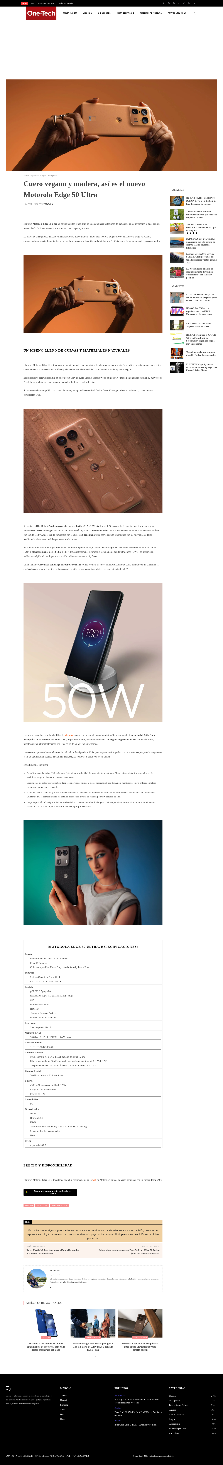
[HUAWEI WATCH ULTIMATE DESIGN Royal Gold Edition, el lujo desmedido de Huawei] (177, 201)
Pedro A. (49, 204)
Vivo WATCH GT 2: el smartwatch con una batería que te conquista (201, 227)
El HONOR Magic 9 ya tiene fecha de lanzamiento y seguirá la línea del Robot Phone (201, 367)
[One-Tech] (30, 1388)
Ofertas (46, 1337)
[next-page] (95, 1357)
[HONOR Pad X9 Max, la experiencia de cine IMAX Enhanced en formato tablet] (177, 311)
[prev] (117, 3)
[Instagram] (169, 3)
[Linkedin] (51, 1286)
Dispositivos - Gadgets (38, 176)
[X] (184, 3)
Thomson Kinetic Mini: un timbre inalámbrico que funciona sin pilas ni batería (201, 215)
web (94, 1180)
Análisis (118, 1408)
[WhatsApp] (189, 3)
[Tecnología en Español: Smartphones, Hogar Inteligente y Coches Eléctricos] (41, 13)
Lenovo (29, 1205)
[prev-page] (90, 1357)
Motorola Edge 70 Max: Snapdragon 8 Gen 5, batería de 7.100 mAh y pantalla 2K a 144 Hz (93, 1346)
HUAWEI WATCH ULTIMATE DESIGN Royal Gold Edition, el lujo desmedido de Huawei (201, 201)
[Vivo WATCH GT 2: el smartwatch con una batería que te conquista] (177, 228)
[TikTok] (179, 3)
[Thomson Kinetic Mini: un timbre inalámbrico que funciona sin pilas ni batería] (177, 214)
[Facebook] (164, 3)
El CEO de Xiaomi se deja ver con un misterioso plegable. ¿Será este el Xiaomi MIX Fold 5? (201, 298)
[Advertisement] (111, 50)
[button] (194, 13)
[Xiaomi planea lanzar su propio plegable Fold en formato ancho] (177, 353)
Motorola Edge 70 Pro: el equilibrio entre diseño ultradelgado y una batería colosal (140, 1346)
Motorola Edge (59, 1205)
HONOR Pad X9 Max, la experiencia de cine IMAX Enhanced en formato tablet (199, 311)
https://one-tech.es (56, 1275)
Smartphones (52, 176)
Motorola (69, 735)
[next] (121, 3)
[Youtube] (194, 3)
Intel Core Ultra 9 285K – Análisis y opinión (136, 1425)
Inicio (26, 176)
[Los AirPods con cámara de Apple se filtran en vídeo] (177, 325)
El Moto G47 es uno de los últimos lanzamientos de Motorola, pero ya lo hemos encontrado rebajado (46, 1346)
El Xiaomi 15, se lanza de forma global (45, 3)
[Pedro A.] (37, 1279)
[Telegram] (174, 3)
